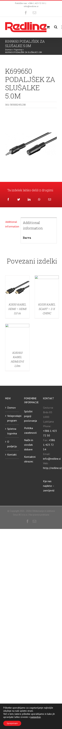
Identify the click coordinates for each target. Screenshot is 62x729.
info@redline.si (31, 6)
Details (17, 287)
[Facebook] (8, 199)
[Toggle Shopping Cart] (48, 27)
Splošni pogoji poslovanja (30, 416)
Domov (8, 49)
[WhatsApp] (39, 199)
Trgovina (18, 49)
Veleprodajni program (12, 418)
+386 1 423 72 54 (49, 444)
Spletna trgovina (12, 431)
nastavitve (35, 717)
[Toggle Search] (55, 27)
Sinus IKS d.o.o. (20, 514)
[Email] (49, 199)
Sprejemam (12, 723)
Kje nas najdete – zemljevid (48, 485)
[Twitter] (19, 199)
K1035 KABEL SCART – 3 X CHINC (46, 309)
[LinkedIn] (29, 199)
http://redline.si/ (52, 468)
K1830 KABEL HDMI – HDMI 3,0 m (17, 309)
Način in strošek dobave (28, 444)
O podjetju (12, 444)
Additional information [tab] (12, 224)
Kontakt (12, 454)
